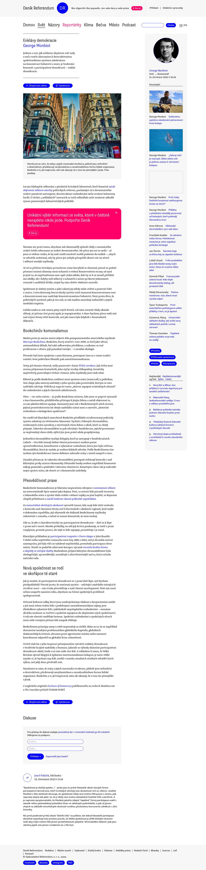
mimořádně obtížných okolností (44, 505)
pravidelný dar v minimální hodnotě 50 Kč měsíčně (84, 732)
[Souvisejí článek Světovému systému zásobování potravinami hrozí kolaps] (166, 102)
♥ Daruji (137, 8)
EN (185, 25)
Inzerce (166, 850)
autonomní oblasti (104, 487)
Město (114, 25)
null (175, 850)
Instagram (58, 862)
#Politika (155, 350)
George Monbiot (36, 45)
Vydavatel (79, 850)
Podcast (129, 25)
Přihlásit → (35, 756)
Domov (29, 25)
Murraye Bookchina (34, 341)
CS (180, 25)
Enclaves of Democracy (60, 685)
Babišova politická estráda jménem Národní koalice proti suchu (164, 412)
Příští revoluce (87, 365)
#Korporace (169, 363)
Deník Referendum (38, 8)
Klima (88, 25)
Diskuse (108, 850)
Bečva (101, 25)
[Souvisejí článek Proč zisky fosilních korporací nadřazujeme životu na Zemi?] (166, 183)
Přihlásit (154, 8)
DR (62, 8)
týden (161, 379)
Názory (54, 25)
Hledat (170, 25)
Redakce (49, 850)
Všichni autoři (64, 850)
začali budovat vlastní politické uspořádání (71, 498)
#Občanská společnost (162, 357)
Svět (41, 25)
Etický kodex (94, 850)
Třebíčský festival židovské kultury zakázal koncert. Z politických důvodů (165, 425)
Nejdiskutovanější (172, 376)
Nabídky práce (123, 850)
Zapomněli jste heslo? (57, 756)
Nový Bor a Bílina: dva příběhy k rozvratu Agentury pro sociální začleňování (165, 388)
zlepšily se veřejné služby (39, 550)
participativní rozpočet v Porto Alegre (71, 536)
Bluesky (155, 850)
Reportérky (72, 25)
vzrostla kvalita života (95, 547)
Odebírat (173, 8)
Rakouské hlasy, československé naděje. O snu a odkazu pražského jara (164, 400)
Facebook (30, 862)
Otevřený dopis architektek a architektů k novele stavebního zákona (166, 437)
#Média (154, 363)
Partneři (29, 853)
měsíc (169, 379)
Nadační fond (141, 850)
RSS (70, 862)
